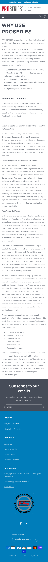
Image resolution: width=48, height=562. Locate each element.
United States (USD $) (23, 539)
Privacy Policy (9, 454)
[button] (2, 16)
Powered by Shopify (32, 555)
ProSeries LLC (20, 555)
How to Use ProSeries (12, 429)
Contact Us (9, 486)
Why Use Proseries (11, 424)
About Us (8, 444)
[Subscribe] (40, 407)
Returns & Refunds (11, 460)
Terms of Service (11, 449)
